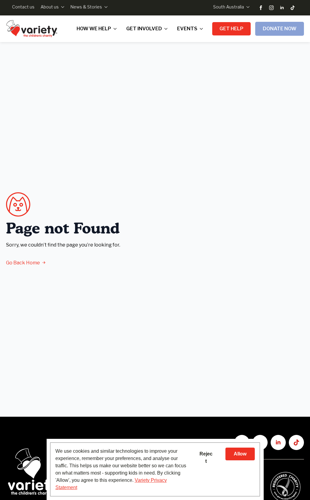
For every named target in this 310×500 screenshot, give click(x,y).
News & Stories (86, 6)
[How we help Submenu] (116, 29)
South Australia (228, 6)
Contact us (23, 6)
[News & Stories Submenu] (104, 7)
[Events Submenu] (202, 29)
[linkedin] (282, 7)
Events (187, 28)
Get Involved (144, 28)
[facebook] (261, 7)
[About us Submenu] (61, 7)
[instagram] (271, 7)
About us (50, 6)
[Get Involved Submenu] (167, 29)
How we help (94, 28)
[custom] (292, 7)
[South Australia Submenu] (246, 7)
